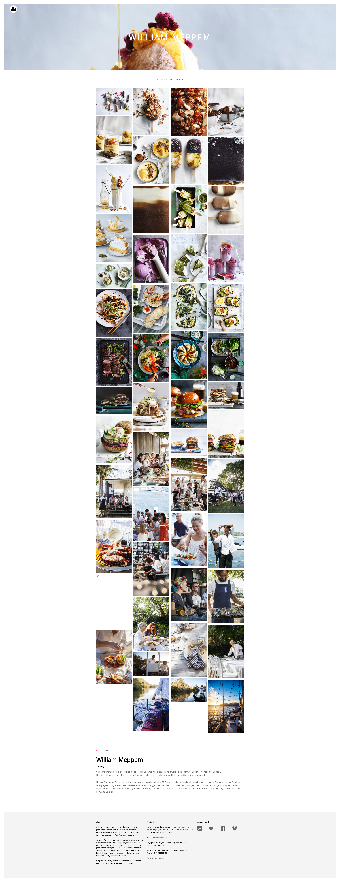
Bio (97, 750)
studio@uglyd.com (159, 837)
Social (314, 9)
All (158, 79)
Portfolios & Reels (281, 9)
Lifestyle (179, 79)
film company (119, 853)
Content (301, 9)
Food (172, 79)
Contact (327, 9)
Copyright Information (155, 858)
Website (106, 750)
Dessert (165, 79)
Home (263, 9)
